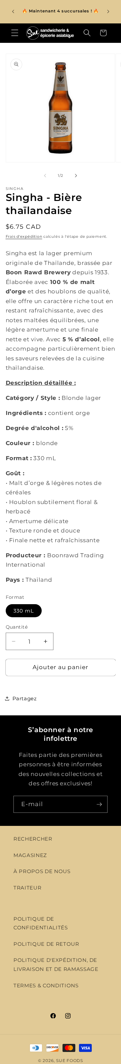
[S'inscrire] (99, 804)
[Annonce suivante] (108, 11)
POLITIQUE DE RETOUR (46, 944)
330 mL (23, 611)
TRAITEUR (27, 887)
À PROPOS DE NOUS (42, 871)
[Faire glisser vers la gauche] (45, 175)
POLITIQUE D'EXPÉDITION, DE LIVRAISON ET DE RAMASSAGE (55, 964)
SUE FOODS (69, 1060)
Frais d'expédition (24, 236)
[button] (15, 33)
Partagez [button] (24, 698)
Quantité (17, 627)
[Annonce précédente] (13, 11)
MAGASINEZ (30, 855)
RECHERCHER (32, 839)
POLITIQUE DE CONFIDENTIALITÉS (40, 923)
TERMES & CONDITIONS (46, 985)
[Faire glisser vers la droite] (76, 175)
